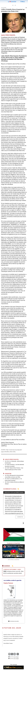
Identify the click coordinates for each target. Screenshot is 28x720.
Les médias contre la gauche (12, 580)
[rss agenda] (11, 566)
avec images (16, 658)
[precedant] (13, 5)
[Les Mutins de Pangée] (13, 669)
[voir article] (11, 598)
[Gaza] (13, 540)
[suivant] (15, 5)
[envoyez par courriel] (15, 654)
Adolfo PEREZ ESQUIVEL (11, 459)
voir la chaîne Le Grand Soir (13, 559)
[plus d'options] (18, 654)
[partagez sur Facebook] (9, 654)
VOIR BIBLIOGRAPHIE (14, 621)
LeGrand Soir (12, 1)
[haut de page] (23, 523)
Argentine (7, 473)
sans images (16, 656)
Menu (23, 1)
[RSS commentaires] (18, 489)
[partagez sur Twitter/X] (12, 654)
